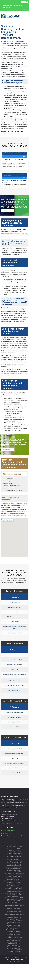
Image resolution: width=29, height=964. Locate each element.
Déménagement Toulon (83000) (13, 942)
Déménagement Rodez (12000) (13, 934)
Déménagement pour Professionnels (12, 823)
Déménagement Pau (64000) (14, 926)
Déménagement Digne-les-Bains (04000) (13, 888)
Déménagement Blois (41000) (13, 870)
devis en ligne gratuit (13, 74)
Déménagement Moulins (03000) (14, 917)
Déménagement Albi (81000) (14, 850)
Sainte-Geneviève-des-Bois (19, 509)
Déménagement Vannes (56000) (14, 949)
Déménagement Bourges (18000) (14, 874)
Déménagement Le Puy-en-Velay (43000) (13, 905)
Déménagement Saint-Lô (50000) (14, 939)
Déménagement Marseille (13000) (13, 911)
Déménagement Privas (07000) (13, 931)
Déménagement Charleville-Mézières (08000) (13, 881)
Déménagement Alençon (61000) (14, 851)
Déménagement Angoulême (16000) (13, 854)
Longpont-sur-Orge (20, 505)
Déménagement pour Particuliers (11, 821)
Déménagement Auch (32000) (13, 859)
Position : (7, 490)
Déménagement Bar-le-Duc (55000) (13, 865)
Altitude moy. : (6, 488)
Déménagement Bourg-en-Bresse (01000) (14, 873)
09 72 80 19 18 (7, 833)
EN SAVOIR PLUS (7, 449)
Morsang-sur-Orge (15, 507)
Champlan (11, 504)
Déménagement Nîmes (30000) (13, 923)
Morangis (7, 507)
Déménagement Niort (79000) (13, 925)
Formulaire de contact (8, 830)
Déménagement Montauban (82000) (13, 916)
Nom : (7, 478)
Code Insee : (6, 481)
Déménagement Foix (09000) (7, 893)
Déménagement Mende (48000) (13, 913)
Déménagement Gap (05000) (22, 893)
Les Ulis (17, 159)
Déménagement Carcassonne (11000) (14, 877)
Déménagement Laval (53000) (13, 902)
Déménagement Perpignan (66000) (13, 930)
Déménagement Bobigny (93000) (14, 871)
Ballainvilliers (18, 180)
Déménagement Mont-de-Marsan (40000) (13, 914)
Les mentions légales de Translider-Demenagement (16, 959)
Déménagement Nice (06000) (13, 922)
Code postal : (6, 480)
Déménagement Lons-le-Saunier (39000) (13, 907)
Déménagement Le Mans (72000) (14, 904)
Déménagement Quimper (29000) (14, 933)
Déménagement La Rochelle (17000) (13, 899)
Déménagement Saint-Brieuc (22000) (14, 936)
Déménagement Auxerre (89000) (14, 862)
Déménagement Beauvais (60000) (13, 867)
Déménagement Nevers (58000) (13, 920)
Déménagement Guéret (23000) (13, 896)
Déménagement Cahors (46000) (13, 876)
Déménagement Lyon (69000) (13, 908)
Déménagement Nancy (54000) (13, 919)
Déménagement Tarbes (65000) (13, 940)
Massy (2, 507)
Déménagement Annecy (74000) (14, 856)
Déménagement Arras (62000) (13, 858)
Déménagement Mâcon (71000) (13, 910)
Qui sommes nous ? (7, 819)
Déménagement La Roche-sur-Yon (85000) (14, 897)
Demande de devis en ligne (9, 814)
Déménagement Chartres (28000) (14, 882)
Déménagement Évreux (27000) (13, 891)
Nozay (22, 507)
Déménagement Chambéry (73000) (13, 879)
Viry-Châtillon (8, 515)
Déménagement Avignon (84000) (14, 864)
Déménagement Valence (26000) (14, 948)
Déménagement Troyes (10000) (13, 945)
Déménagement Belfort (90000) (13, 868)
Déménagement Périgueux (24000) (13, 928)
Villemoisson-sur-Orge (13, 513)
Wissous (14, 515)
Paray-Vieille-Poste (6, 509)
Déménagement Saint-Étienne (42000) (14, 937)
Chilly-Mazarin (19, 504)
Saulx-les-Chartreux (6, 511)
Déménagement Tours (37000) (13, 943)
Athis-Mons (5, 180)
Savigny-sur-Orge (16, 511)
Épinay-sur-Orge (21, 515)
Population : (6, 485)
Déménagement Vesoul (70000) (14, 951)
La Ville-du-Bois (10, 505)
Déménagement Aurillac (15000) (14, 861)
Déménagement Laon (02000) (13, 900)
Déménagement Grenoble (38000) (14, 894)
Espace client (23, 10)
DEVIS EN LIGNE (7, 210)
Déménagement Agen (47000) (13, 848)
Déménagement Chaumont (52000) (13, 885)
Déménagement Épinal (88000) (13, 890)
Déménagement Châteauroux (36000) (14, 884)
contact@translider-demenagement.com (13, 836)
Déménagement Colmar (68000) (13, 887)
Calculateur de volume (16, 5)
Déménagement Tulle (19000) (13, 946)
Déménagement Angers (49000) (13, 853)
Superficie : (6, 487)
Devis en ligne (5, 5)
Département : (6, 483)
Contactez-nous (6, 7)
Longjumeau (5, 159)
